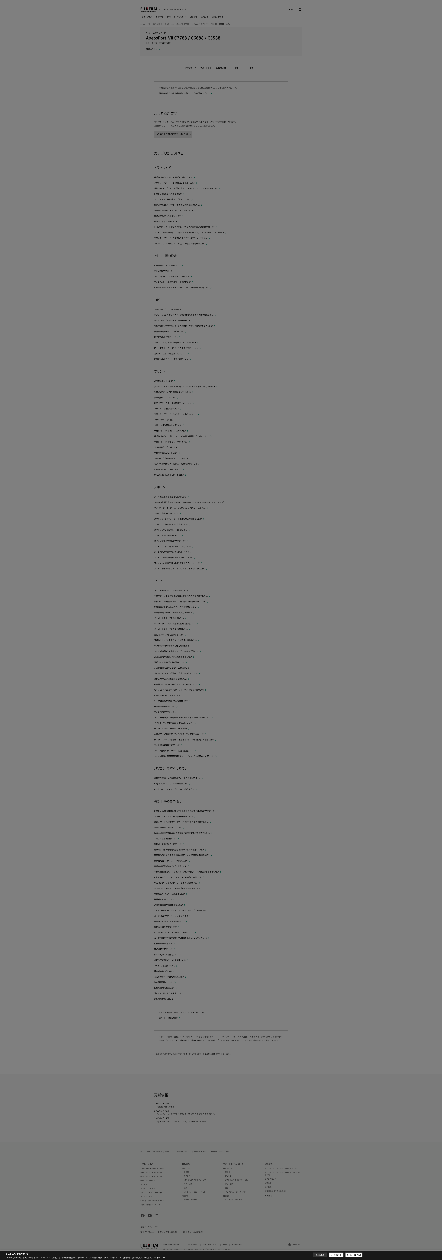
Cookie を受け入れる (354, 1255)
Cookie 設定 (320, 1255)
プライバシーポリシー (161, 1258)
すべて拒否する (336, 1255)
